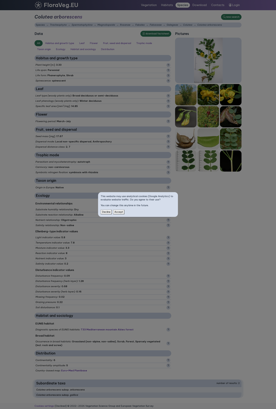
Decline (106, 211)
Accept (118, 211)
